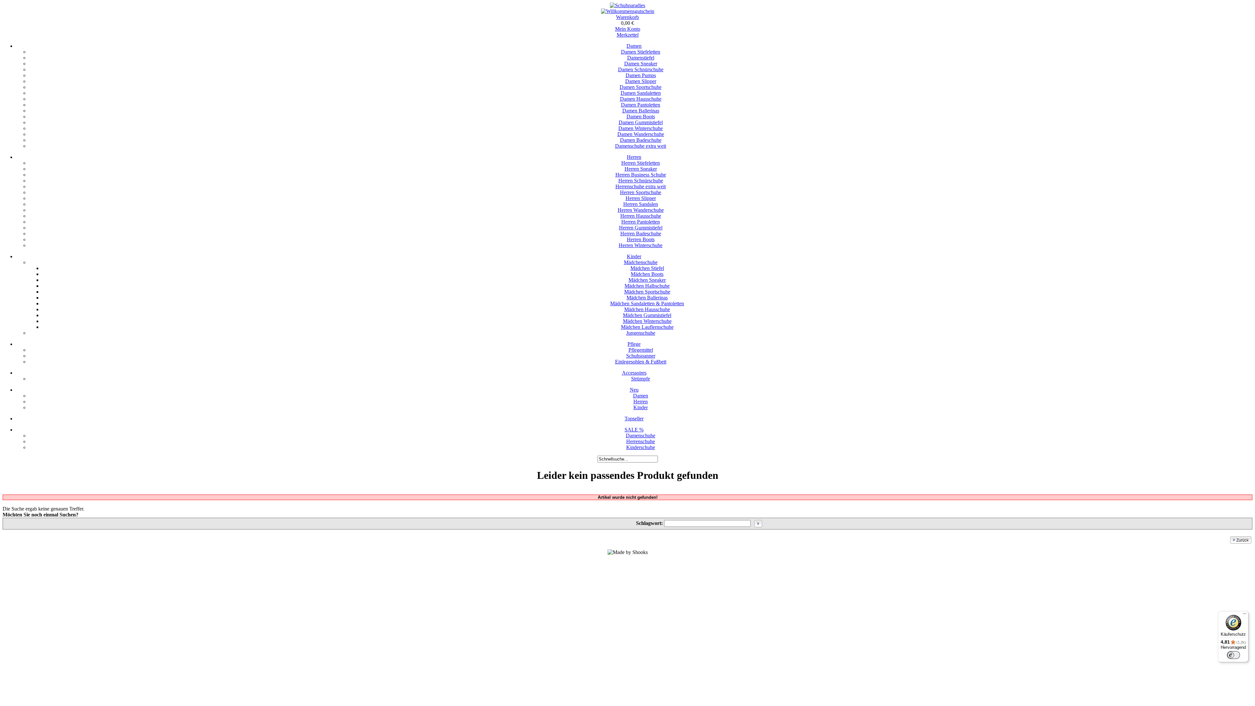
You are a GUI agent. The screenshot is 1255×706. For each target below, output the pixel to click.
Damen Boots (641, 116)
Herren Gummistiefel (640, 227)
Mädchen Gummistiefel (647, 315)
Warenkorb (627, 17)
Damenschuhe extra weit (640, 146)
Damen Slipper (640, 81)
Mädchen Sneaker (647, 280)
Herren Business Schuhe (640, 174)
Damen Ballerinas (640, 110)
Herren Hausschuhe (640, 216)
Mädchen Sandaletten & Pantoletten (647, 303)
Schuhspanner (640, 356)
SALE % (634, 429)
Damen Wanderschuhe (640, 134)
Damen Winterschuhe (640, 128)
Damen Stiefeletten (640, 52)
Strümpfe (640, 378)
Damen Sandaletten (641, 93)
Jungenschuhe (640, 333)
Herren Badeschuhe (640, 233)
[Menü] (1244, 615)
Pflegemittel (640, 350)
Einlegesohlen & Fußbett (640, 361)
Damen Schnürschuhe (640, 69)
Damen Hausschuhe (640, 99)
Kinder (634, 256)
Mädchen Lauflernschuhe (647, 327)
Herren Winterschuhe (640, 245)
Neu (634, 390)
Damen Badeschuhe (640, 140)
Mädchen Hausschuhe (647, 309)
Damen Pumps (641, 75)
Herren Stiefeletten (640, 163)
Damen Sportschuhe (640, 87)
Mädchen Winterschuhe (647, 321)
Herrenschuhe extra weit (640, 186)
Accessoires (634, 373)
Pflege (634, 344)
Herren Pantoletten (640, 222)
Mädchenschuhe (641, 262)
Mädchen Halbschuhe (647, 286)
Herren (634, 157)
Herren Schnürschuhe (640, 180)
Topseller (634, 418)
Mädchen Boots (647, 274)
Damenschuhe (640, 435)
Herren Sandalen (640, 204)
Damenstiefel (640, 57)
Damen (634, 46)
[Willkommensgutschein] (627, 11)
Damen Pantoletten (640, 105)
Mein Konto (627, 29)
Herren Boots (641, 239)
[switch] (1233, 655)
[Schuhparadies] (627, 5)
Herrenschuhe (640, 441)
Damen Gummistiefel (641, 122)
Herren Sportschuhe (640, 192)
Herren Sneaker (641, 169)
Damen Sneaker (640, 63)
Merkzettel (628, 35)
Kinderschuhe (640, 447)
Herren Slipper (641, 198)
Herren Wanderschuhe (641, 210)
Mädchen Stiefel (647, 268)
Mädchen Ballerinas (647, 297)
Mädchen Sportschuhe (647, 291)
